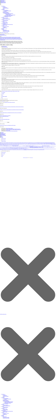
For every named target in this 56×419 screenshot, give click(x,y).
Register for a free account (3, 35)
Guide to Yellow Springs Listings (9, 15)
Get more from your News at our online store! (15, 112)
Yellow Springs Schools (17, 143)
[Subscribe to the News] (2, 0)
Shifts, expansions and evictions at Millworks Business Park (14, 129)
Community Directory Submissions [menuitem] (9, 401)
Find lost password (2, 34)
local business (1, 149)
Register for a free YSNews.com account (10, 102)
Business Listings (4, 23)
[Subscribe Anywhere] (3, 2)
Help (3, 8)
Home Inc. (27, 143)
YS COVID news (10, 149)
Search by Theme (4, 141)
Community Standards (4, 96)
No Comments (3, 92)
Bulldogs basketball (4, 143)
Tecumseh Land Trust (47, 142)
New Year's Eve (15, 145)
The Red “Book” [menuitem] (5, 414)
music (21, 149)
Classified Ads (5, 11)
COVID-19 (25, 149)
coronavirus (5, 149)
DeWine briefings (34, 147)
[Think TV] (1, 136)
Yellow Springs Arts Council (34, 143)
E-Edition (3, 19)
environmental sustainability (30, 149)
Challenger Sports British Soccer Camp (10, 147)
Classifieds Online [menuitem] (5, 409)
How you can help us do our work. (4, 116)
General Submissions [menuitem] (5, 398)
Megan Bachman (4, 46)
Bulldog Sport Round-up (40, 143)
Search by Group (4, 138)
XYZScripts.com (31, 157)
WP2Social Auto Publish (25, 157)
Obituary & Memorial (5, 12)
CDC (6, 143)
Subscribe (3, 17)
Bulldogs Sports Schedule (6, 31)
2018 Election (3, 147)
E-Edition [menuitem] (3, 406)
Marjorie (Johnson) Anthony (9, 128)
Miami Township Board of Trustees (25, 142)
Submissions (3, 9)
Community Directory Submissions (9, 13)
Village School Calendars (6, 30)
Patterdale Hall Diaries (41, 149)
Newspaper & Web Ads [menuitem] (6, 413)
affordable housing (14, 149)
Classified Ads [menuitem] (5, 399)
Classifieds (3, 21)
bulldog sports (18, 149)
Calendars (3, 29)
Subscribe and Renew (5, 18)
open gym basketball (17, 147)
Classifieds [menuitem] (3, 408)
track (7, 149)
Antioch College (2, 144)
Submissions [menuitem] (3, 397)
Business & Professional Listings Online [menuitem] (8, 411)
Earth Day (24, 145)
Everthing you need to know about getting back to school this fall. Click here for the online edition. (12, 109)
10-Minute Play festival (27, 147)
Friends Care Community (19, 142)
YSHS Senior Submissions (8, 16)
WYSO (31, 143)
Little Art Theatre (37, 142)
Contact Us (4, 6)
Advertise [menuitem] (3, 412)
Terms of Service (4, 152)
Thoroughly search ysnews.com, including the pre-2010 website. (8, 125)
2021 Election (44, 145)
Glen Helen (29, 143)
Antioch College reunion (30, 145)
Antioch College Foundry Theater (10, 143)
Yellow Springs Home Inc (22, 143)
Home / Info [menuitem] (3, 394)
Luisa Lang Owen (8, 130)
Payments (3, 28)
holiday (20, 147)
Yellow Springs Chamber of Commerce (7, 142)
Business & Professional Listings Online (8, 24)
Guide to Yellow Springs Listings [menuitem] (9, 402)
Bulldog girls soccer (2, 142)
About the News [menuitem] (5, 395)
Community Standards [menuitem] (5, 396)
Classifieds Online (5, 22)
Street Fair (41, 147)
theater (22, 149)
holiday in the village (49, 147)
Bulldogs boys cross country (14, 142)
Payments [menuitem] (3, 415)
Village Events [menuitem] (5, 416)
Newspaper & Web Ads (6, 26)
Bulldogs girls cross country (32, 142)
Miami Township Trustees (41, 142)
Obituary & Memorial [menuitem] (5, 400)
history (43, 149)
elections (48, 145)
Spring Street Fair (22, 147)
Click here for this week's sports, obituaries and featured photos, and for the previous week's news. (12, 106)
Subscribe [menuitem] (3, 404)
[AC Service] (1, 132)
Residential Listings (8, 14)
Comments (3, 93)
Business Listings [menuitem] (4, 410)
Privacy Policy (3, 153)
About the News (5, 7)
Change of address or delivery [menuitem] (6, 405)
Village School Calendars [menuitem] (6, 417)
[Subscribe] (1, 137)
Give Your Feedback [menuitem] (5, 403)
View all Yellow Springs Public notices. (4, 119)
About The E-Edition (5, 20)
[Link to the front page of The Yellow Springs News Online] (4, 32)
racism (38, 149)
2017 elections (44, 147)
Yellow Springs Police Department (48, 143)
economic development (35, 149)
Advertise (3, 25)
